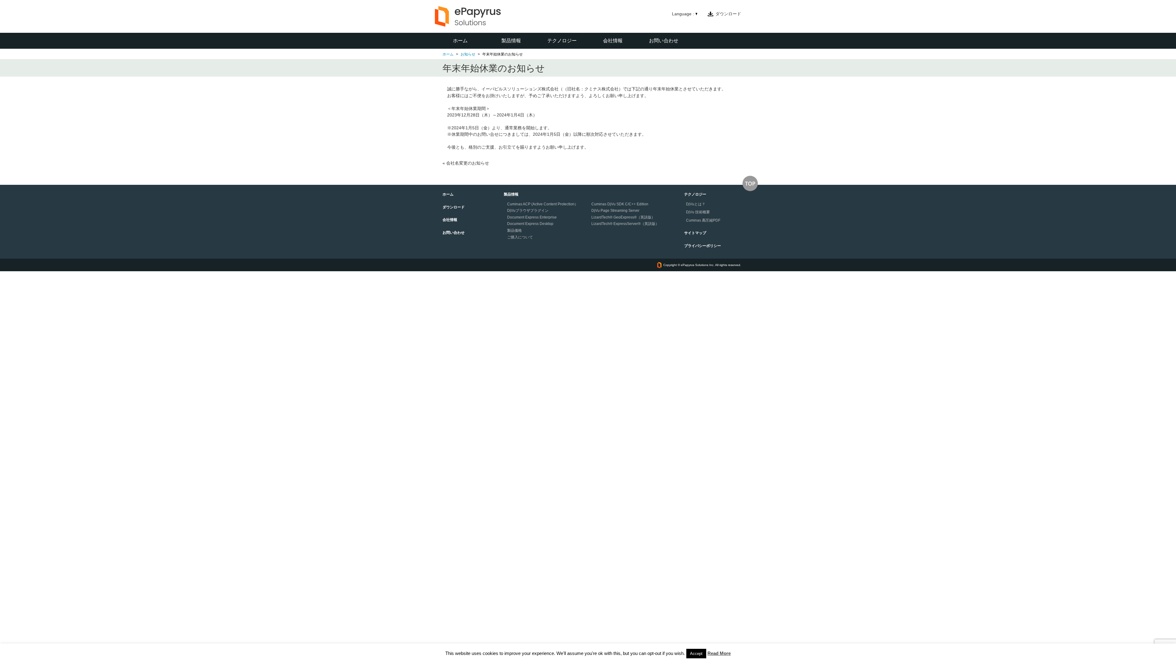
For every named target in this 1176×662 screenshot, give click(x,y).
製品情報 (511, 40)
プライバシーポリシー (702, 246)
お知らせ (468, 54)
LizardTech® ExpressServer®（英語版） (625, 224)
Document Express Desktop (530, 224)
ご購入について (520, 237)
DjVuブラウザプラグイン (527, 210)
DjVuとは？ (695, 204)
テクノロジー (562, 40)
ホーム (460, 40)
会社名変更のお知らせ (467, 163)
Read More (719, 653)
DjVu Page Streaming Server (615, 210)
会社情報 (613, 40)
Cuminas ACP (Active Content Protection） (542, 204)
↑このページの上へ (750, 183)
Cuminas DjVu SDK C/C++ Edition (619, 204)
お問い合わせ (663, 40)
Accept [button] (696, 653)
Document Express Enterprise (532, 217)
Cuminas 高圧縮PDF (703, 220)
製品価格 (514, 230)
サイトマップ (695, 233)
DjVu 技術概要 (698, 212)
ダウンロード (728, 13)
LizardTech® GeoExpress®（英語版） (623, 217)
